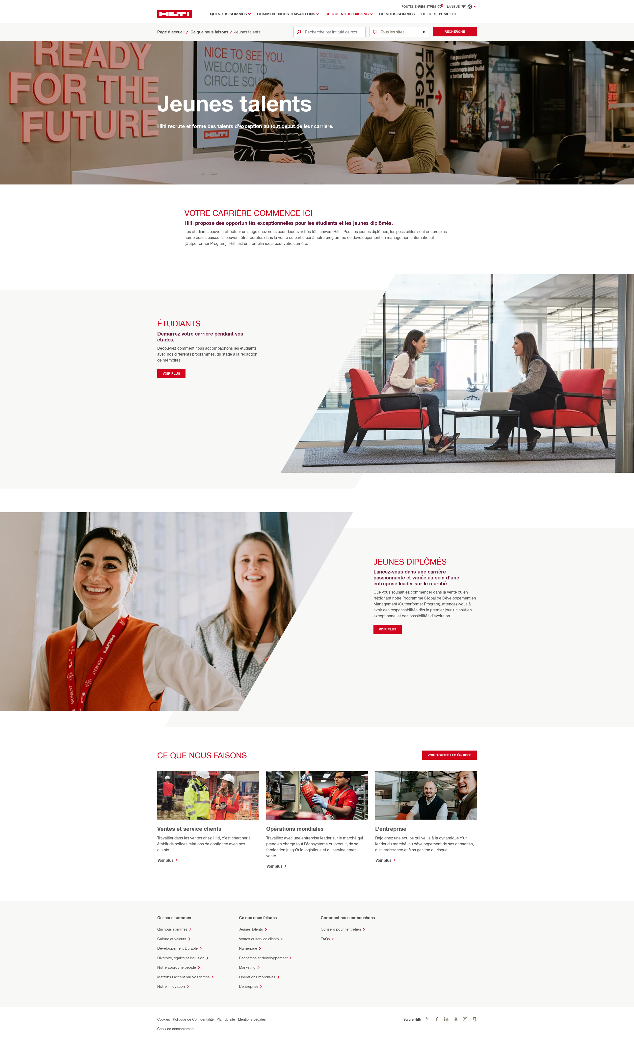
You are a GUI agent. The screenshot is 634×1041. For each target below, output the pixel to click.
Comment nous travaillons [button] (286, 14)
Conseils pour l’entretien (341, 929)
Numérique (248, 948)
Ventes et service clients (259, 938)
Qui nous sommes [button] (228, 14)
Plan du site (226, 1019)
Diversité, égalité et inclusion (180, 958)
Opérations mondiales (257, 977)
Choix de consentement (176, 1028)
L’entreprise (248, 986)
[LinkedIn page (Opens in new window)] (446, 1019)
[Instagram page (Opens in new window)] (465, 1019)
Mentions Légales (252, 1019)
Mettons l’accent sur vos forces (183, 977)
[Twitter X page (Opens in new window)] (427, 1019)
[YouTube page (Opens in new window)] (455, 1019)
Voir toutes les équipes (449, 755)
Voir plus (171, 373)
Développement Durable (177, 948)
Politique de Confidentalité (193, 1019)
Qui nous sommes (172, 929)
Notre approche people (176, 967)
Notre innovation (171, 986)
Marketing (247, 967)
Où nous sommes (397, 14)
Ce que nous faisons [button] (347, 14)
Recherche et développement (263, 958)
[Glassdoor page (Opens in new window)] (474, 1019)
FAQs (325, 938)
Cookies (163, 1019)
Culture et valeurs (171, 938)
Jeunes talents (251, 929)
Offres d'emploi (438, 14)
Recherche (455, 31)
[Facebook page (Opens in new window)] (437, 1019)
